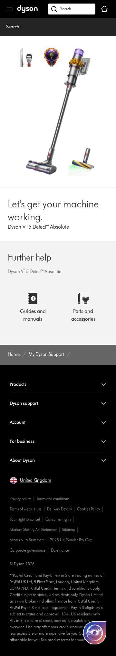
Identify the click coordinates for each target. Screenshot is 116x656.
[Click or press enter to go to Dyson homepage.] (27, 11)
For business (22, 441)
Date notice (60, 550)
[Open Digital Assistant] (94, 632)
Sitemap (68, 529)
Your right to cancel (25, 519)
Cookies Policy (88, 509)
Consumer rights (58, 519)
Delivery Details (59, 509)
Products (18, 384)
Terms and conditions (52, 498)
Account (17, 422)
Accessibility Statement (27, 539)
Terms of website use (26, 509)
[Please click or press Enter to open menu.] (9, 9)
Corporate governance (27, 550)
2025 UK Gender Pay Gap (71, 539)
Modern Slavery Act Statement (33, 529)
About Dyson (22, 460)
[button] (30, 480)
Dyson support (24, 403)
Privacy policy (20, 498)
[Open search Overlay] (71, 9)
